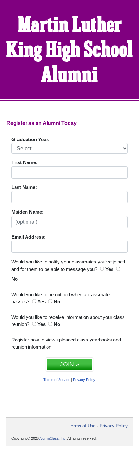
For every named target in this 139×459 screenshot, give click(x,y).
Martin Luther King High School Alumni (69, 50)
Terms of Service (56, 380)
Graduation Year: (30, 139)
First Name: (24, 162)
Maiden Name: (27, 212)
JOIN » (69, 364)
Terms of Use (82, 425)
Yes (109, 269)
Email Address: (28, 237)
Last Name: (24, 187)
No (14, 279)
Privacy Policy (84, 380)
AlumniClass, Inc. (53, 438)
